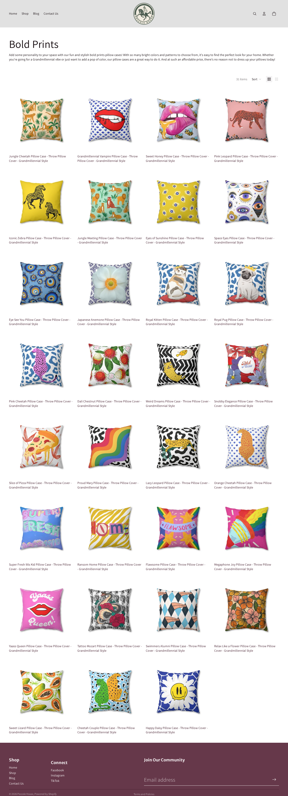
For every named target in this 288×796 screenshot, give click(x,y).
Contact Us (16, 783)
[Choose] (67, 146)
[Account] (264, 14)
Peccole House (25, 794)
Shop (12, 773)
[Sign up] (274, 779)
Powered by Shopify (45, 794)
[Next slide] (67, 120)
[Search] (255, 14)
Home (13, 767)
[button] (256, 79)
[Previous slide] (15, 120)
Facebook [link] (57, 770)
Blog (12, 778)
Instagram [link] (58, 775)
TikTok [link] (55, 781)
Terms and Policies (144, 794)
